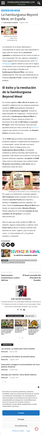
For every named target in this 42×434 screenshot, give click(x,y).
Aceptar (21, 413)
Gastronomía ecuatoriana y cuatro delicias (10, 277)
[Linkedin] (24, 310)
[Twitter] (8, 245)
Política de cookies (18, 431)
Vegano (15, 262)
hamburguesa (32, 260)
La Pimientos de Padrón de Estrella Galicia (18, 356)
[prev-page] (19, 338)
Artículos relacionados (15, 316)
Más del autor (30, 316)
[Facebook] (3, 245)
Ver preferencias (21, 426)
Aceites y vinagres (7, 328)
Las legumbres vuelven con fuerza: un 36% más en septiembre (21, 330)
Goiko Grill (22, 260)
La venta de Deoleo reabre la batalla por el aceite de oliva (7, 332)
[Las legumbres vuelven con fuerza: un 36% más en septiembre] (21, 323)
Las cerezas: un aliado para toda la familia (18, 349)
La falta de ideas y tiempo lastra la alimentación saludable (33, 332)
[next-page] (22, 338)
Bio (12, 10)
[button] (38, 387)
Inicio (2, 8)
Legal (28, 431)
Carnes (17, 10)
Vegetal (21, 262)
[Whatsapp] (12, 245)
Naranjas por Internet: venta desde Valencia (18, 375)
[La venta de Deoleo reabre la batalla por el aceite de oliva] (7, 324)
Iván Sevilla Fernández (11, 22)
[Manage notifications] (36, 429)
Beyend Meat (13, 260)
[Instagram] (21, 310)
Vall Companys (6, 262)
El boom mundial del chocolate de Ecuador (32, 277)
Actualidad (9, 8)
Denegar (21, 419)
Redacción (4, 351)
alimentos (35, 127)
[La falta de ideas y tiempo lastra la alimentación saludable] (34, 324)
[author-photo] (21, 291)
